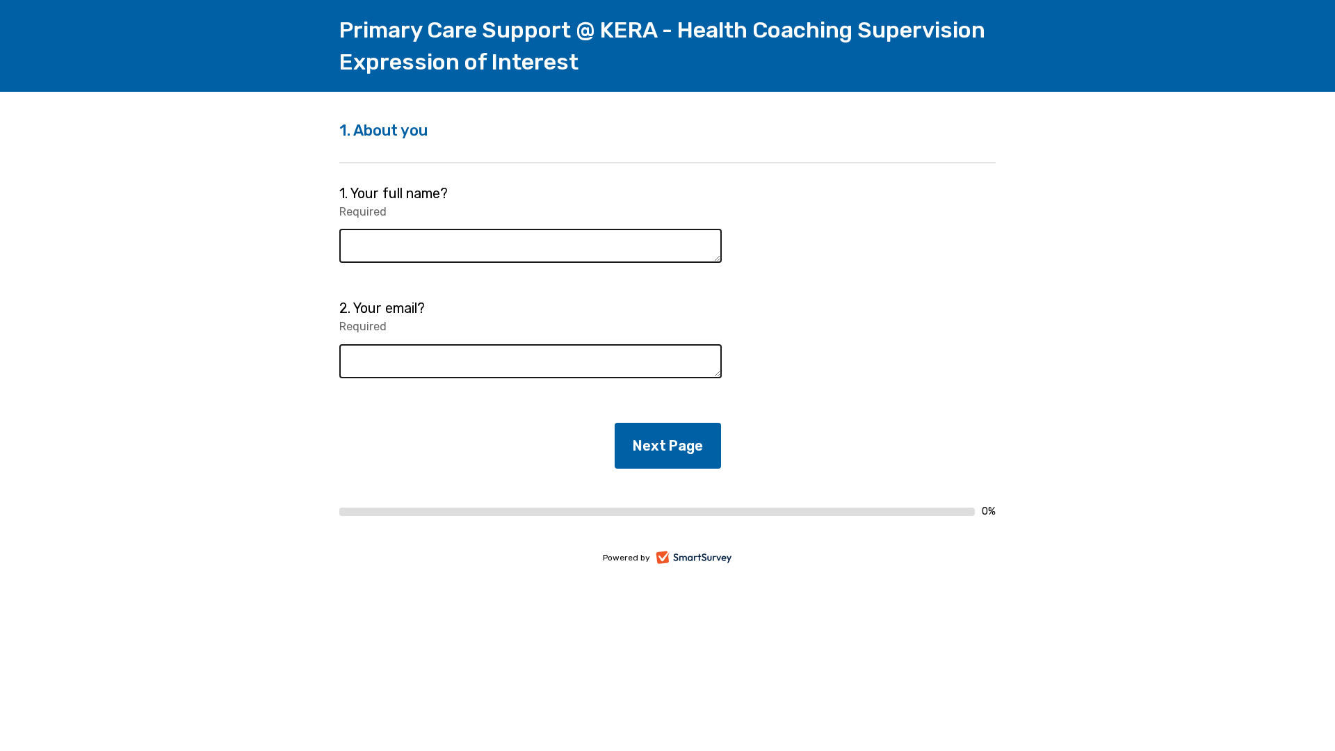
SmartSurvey (709, 559)
